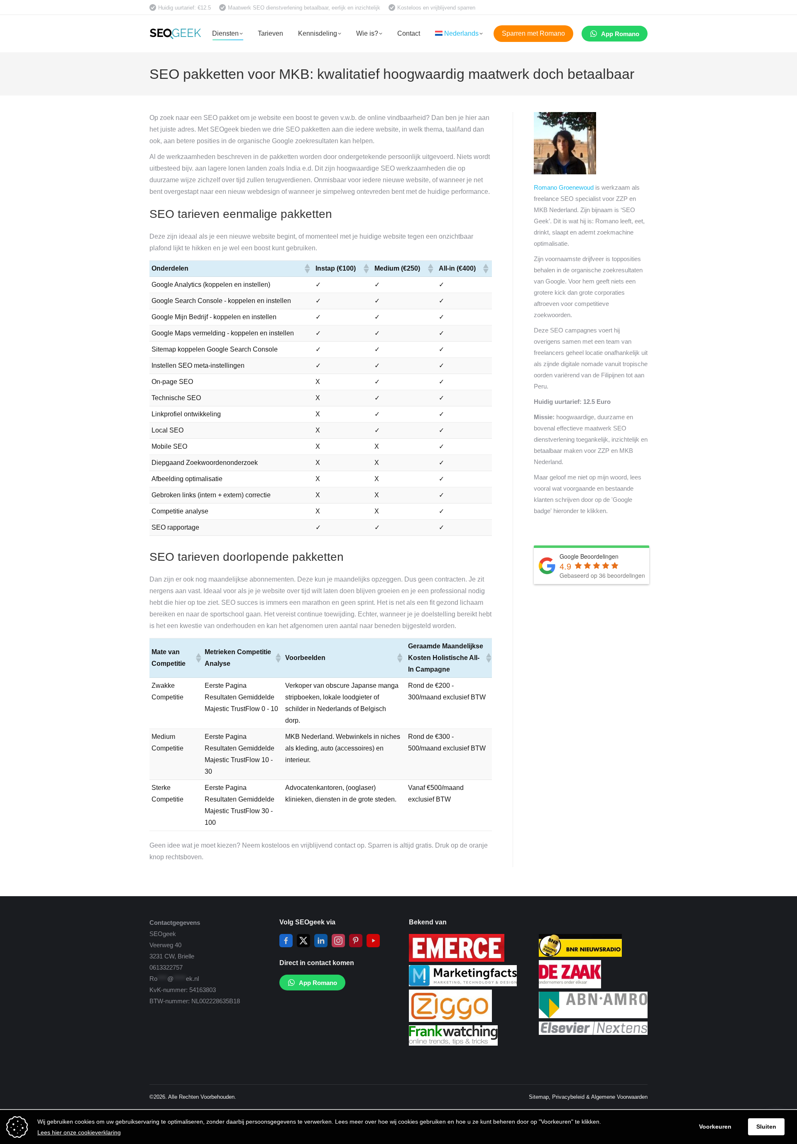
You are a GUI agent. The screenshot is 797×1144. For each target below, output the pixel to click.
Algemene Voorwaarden (619, 1097)
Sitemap (539, 1097)
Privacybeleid (568, 1097)
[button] (306, 269)
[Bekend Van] (456, 959)
